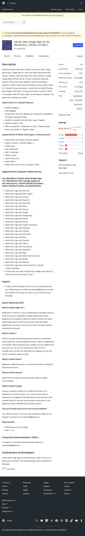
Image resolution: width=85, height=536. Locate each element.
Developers (48, 490)
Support (80, 56)
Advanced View (65, 115)
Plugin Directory (7, 9)
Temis (25, 486)
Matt (5, 504)
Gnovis (4, 486)
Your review (63, 153)
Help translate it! (58, 15)
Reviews (17, 56)
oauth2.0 (79, 108)
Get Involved (69, 483)
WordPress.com (9, 500)
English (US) (79, 91)
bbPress (6, 508)
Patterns (26, 494)
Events (67, 486)
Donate (68, 490)
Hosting (5, 490)
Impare (46, 483)
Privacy (5, 494)
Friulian (9, 521)
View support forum (66, 173)
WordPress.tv (50, 494)
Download (78, 45)
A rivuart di (6, 483)
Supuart (46, 486)
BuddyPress (7, 511)
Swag (67, 494)
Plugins (25, 490)
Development (44, 56)
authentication (77, 96)
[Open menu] (81, 3)
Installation (30, 56)
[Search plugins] (24, 22)
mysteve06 (21, 48)
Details (6, 56)
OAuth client (78, 100)
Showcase (27, 483)
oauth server (78, 104)
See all (80, 153)
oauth (71, 100)
